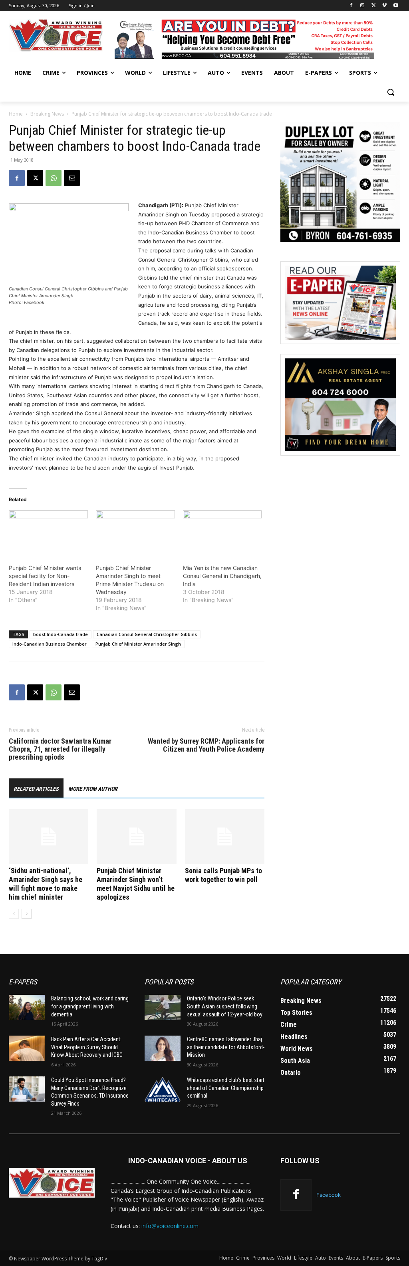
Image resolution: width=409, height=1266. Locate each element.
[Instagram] (362, 5)
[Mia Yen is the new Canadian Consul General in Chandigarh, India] (222, 533)
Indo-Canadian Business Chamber (49, 644)
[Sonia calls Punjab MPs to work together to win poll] (224, 836)
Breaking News (47, 113)
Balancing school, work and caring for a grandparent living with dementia (90, 1006)
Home (16, 113)
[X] (373, 5)
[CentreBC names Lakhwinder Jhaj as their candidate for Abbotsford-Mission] (163, 1048)
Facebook (328, 1195)
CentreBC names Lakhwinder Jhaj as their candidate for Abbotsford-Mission (225, 1047)
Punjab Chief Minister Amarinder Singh (138, 644)
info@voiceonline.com (170, 1226)
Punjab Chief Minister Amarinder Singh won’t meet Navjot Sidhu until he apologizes (136, 883)
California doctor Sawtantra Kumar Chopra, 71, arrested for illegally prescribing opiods (60, 749)
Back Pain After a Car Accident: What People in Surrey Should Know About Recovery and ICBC (87, 1047)
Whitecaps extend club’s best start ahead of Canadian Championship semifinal (225, 1088)
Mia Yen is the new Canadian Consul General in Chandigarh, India (222, 575)
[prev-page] (14, 914)
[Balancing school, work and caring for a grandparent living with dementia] (27, 1007)
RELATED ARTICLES (36, 789)
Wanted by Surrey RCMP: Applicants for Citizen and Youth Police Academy (206, 745)
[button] (390, 92)
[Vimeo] (384, 5)
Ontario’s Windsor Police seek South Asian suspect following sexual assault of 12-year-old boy (224, 1006)
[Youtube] (395, 5)
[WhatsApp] (54, 178)
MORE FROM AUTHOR (92, 789)
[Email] (72, 178)
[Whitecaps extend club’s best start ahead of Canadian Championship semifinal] (163, 1089)
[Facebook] (351, 5)
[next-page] (27, 914)
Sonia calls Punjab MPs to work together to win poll (223, 875)
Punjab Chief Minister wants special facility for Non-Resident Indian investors (45, 575)
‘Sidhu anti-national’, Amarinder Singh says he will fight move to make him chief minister (45, 883)
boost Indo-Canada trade (60, 634)
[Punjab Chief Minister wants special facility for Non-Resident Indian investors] (48, 533)
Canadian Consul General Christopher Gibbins (147, 634)
